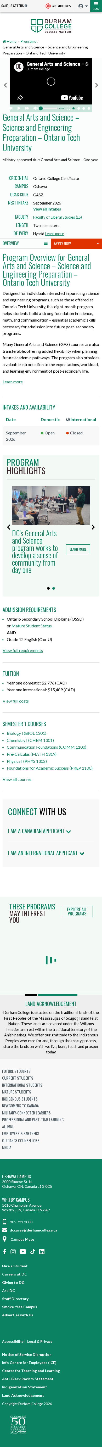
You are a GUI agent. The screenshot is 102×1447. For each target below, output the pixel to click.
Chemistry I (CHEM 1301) (30, 740)
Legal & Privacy (39, 1341)
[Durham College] (51, 25)
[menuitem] (82, 6)
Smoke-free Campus (19, 1307)
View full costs (16, 700)
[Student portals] (82, 6)
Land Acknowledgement (51, 1003)
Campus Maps (22, 1239)
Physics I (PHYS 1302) (27, 761)
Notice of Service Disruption (27, 1354)
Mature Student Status (32, 625)
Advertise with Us (17, 1315)
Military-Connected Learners (26, 1112)
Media (6, 1147)
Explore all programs (77, 911)
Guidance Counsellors (20, 1140)
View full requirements (23, 650)
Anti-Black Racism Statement (28, 1379)
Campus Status (12, 5)
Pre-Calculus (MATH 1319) (31, 754)
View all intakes (47, 209)
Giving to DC (13, 1282)
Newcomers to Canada (20, 1105)
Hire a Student (15, 1266)
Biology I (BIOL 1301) (26, 733)
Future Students (16, 1071)
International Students (22, 1085)
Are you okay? (61, 6)
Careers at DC (14, 1274)
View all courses (17, 779)
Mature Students (16, 1092)
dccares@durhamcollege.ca (33, 1230)
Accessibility (13, 1341)
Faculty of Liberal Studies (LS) (57, 217)
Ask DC (8, 1290)
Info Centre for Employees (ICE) (29, 1362)
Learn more (54, 233)
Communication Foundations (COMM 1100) (46, 746)
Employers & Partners (20, 1133)
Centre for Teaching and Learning (31, 1370)
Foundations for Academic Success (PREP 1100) (50, 767)
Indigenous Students (20, 1099)
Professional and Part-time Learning (33, 1119)
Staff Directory (15, 1298)
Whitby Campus (16, 1200)
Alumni (7, 1126)
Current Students (17, 1078)
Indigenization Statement (24, 1387)
